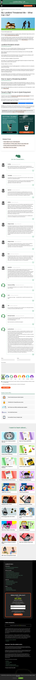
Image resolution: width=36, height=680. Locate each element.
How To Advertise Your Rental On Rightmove (12, 567)
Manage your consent (13, 664)
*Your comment (3, 362)
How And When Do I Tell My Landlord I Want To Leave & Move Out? (16, 143)
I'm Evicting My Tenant (9, 584)
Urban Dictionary (25, 39)
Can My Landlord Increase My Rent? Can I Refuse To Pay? (14, 145)
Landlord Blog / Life (19, 1)
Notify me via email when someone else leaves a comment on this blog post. (13, 384)
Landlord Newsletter (28, 5)
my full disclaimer (28, 107)
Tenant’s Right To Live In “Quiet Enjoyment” (12, 141)
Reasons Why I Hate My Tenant (10, 583)
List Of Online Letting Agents (10, 568)
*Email (18, 358)
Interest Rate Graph (8, 587)
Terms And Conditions (9, 662)
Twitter (13, 111)
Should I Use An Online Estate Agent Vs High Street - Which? (14, 575)
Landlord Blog (6, 9)
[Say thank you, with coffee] (26, 128)
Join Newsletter (18, 614)
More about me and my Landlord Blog (11, 639)
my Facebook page (21, 111)
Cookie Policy (8, 664)
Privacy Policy (6, 382)
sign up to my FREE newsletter (21, 110)
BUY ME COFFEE (26, 132)
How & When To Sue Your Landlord (10, 147)
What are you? (3, 374)
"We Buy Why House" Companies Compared (12, 576)
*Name (2, 358)
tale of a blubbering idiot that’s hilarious (12, 35)
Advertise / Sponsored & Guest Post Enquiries (12, 665)
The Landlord (13, 116)
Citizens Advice (6, 88)
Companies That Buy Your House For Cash (12, 577)
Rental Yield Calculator (9, 588)
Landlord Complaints (18, 9)
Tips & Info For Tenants (12, 9)
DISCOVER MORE (10, 132)
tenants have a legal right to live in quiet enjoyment (20, 95)
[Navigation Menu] (1, 6)
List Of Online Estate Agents (10, 571)
